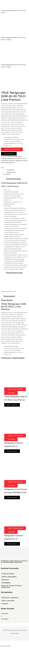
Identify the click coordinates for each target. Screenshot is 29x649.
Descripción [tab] (9, 296)
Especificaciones (11, 172)
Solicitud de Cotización (9, 598)
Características (10, 170)
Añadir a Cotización (9, 153)
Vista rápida (11, 393)
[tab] (16, 170)
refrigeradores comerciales (8, 160)
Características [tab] (13, 178)
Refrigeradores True (10, 162)
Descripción (7, 174)
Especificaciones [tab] (14, 272)
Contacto (4, 603)
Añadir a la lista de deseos (12, 149)
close (8, 646)
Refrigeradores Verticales (14, 158)
